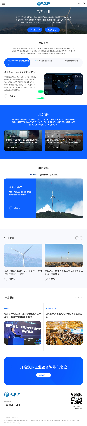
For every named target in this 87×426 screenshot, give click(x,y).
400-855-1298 (12, 405)
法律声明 (7, 417)
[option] (33, 174)
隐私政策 (15, 417)
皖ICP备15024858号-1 (51, 420)
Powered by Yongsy (13, 423)
